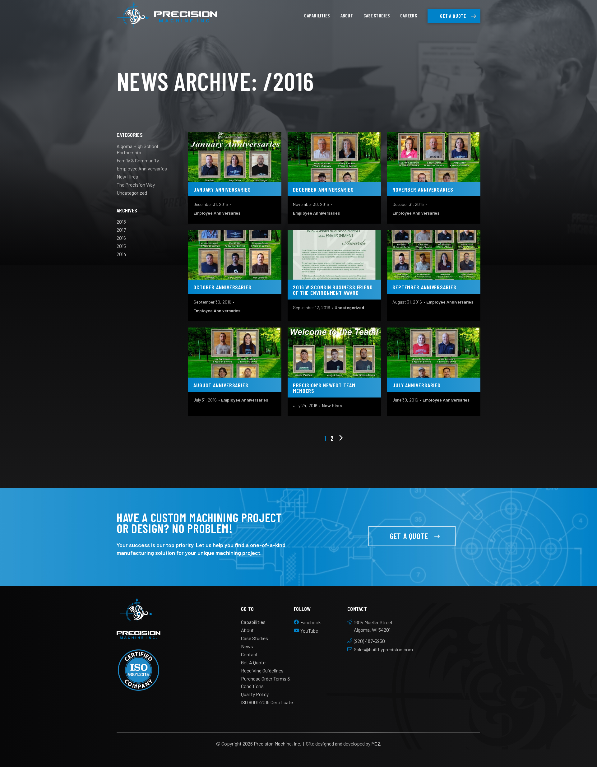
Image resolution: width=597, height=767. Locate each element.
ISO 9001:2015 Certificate (267, 702)
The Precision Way (136, 185)
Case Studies (376, 15)
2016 (121, 238)
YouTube (309, 631)
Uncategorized (132, 193)
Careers (408, 15)
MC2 (375, 743)
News (247, 646)
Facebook (310, 622)
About (346, 15)
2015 (121, 246)
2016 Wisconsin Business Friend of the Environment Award (333, 290)
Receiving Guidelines (262, 670)
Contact (249, 654)
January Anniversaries (222, 189)
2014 (121, 254)
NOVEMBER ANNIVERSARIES (422, 189)
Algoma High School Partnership (137, 149)
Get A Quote (453, 16)
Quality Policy (255, 694)
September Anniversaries (424, 287)
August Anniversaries (220, 385)
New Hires (127, 176)
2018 (121, 222)
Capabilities (317, 15)
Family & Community (138, 160)
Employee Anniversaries (142, 168)
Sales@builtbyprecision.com (383, 649)
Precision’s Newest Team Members (324, 388)
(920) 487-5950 (369, 641)
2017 (121, 230)
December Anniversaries (323, 189)
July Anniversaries (416, 385)
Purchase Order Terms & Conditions (265, 682)
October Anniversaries (222, 287)
